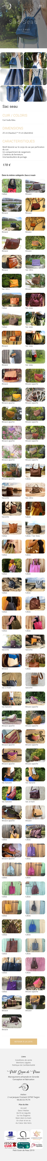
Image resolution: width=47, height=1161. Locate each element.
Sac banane (7, 706)
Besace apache (31, 384)
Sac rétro (29, 270)
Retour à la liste (24, 1041)
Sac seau (29, 308)
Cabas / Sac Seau (32, 535)
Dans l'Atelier (23, 1110)
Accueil (24, 1108)
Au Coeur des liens (23, 1123)
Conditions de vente (23, 1060)
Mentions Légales (23, 1062)
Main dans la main (23, 1118)
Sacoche (5, 498)
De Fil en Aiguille (24, 1113)
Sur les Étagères (23, 1115)
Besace (28, 194)
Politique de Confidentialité (23, 1065)
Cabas (4, 194)
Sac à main (6, 687)
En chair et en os (24, 1120)
